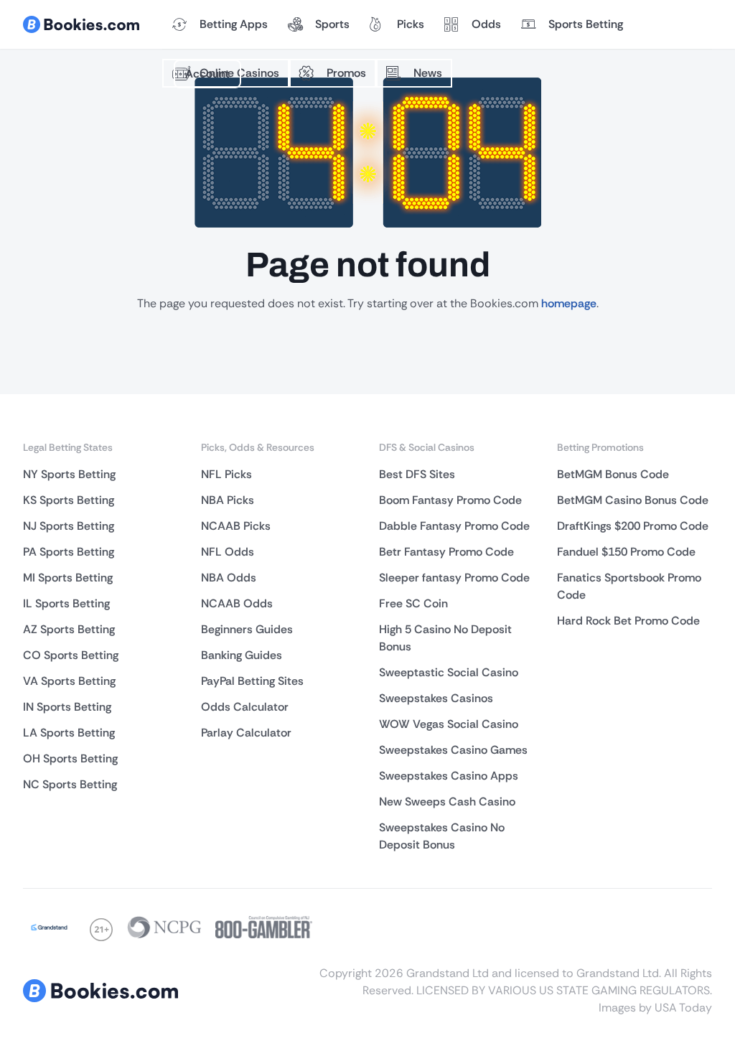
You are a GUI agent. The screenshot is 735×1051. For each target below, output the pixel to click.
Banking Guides (241, 655)
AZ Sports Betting (69, 629)
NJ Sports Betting (68, 525)
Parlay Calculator (246, 732)
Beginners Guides (247, 629)
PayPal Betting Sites (252, 680)
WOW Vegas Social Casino (448, 724)
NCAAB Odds (237, 603)
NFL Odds (227, 551)
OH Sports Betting (70, 758)
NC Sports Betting (70, 784)
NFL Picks (226, 474)
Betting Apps (234, 24)
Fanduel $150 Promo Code (626, 551)
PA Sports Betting (68, 551)
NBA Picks (227, 500)
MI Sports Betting (68, 577)
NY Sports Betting (69, 474)
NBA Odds (228, 577)
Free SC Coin (413, 603)
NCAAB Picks (236, 525)
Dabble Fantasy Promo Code (454, 525)
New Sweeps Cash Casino (447, 801)
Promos (346, 72)
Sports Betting (585, 24)
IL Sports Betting (66, 603)
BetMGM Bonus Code (613, 474)
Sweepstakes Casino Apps (448, 775)
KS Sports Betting (68, 500)
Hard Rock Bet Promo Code (628, 620)
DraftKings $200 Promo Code (632, 525)
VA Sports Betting (69, 680)
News (427, 72)
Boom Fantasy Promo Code (450, 500)
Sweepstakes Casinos (436, 698)
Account (207, 73)
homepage (568, 303)
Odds (486, 24)
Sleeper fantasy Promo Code (454, 577)
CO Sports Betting (70, 655)
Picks (410, 24)
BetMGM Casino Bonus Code (632, 500)
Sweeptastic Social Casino (448, 672)
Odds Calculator (245, 706)
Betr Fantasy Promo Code (446, 551)
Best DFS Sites (417, 474)
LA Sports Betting (69, 732)
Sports (332, 24)
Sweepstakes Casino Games (453, 749)
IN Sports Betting (67, 706)
